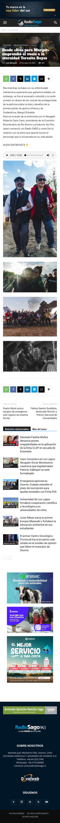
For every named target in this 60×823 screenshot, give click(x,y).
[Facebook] (13, 79)
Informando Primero (21, 45)
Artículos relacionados (17, 429)
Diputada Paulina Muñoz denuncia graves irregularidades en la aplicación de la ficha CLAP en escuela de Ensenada (38, 444)
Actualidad (13, 29)
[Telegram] (34, 79)
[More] (49, 79)
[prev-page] (5, 558)
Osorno (33, 45)
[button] (5, 22)
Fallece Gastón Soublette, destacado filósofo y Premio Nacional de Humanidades (44, 413)
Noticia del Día (9, 445)
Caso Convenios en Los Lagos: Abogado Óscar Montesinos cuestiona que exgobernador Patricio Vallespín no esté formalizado (38, 466)
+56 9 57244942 (36, 762)
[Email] (41, 79)
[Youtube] (47, 802)
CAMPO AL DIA (9, 507)
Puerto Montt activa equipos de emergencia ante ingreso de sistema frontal (15, 413)
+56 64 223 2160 (35, 759)
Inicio (4, 29)
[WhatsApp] (6, 79)
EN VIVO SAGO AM (30, 816)
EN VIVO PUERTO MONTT (38, 813)
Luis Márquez (11, 63)
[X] (20, 79)
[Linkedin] (27, 79)
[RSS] (30, 802)
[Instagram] (22, 802)
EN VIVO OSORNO (16, 813)
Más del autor (39, 429)
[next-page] (10, 558)
